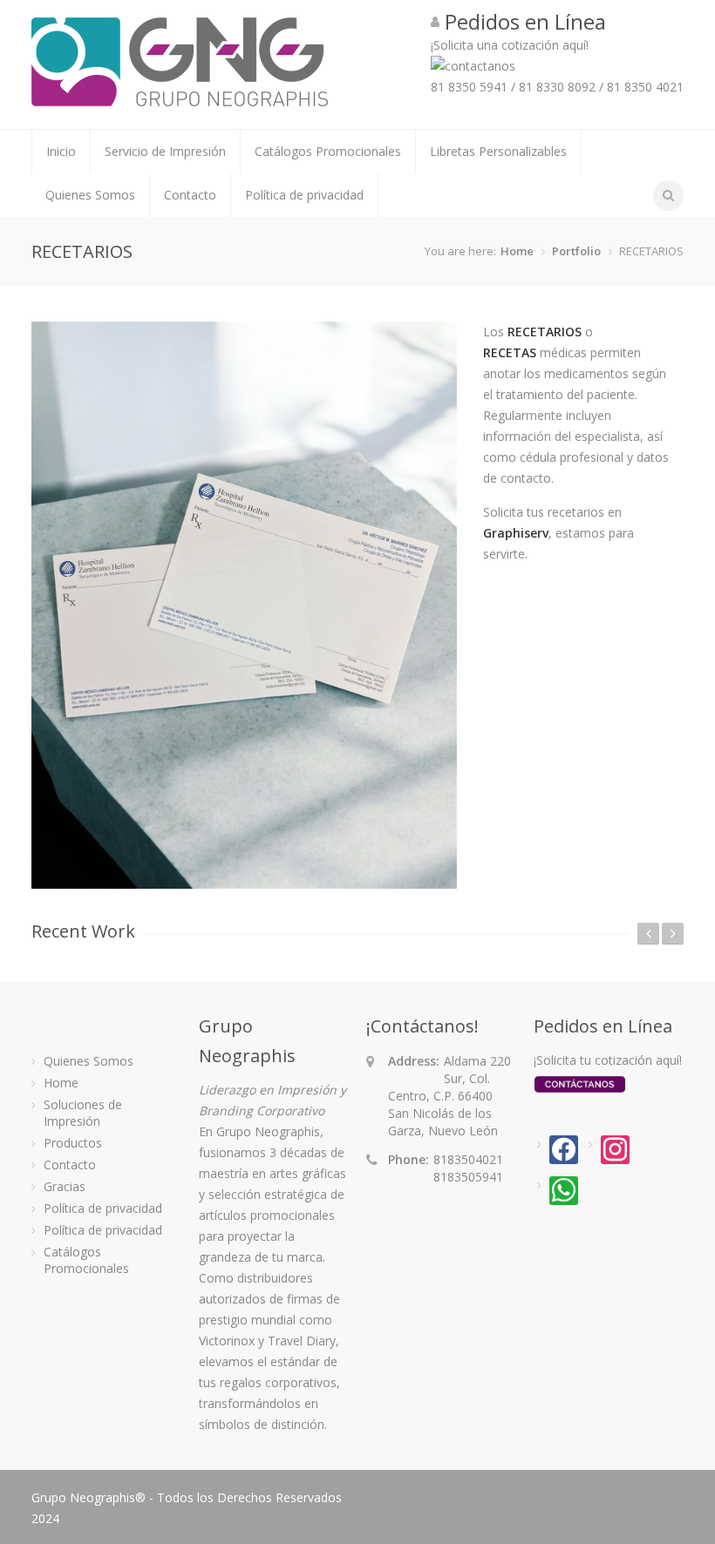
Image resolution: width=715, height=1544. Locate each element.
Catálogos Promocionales (328, 151)
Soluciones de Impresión (83, 1112)
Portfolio (576, 251)
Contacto (190, 194)
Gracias (64, 1186)
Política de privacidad (304, 194)
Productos (73, 1142)
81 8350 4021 (645, 86)
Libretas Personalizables (498, 151)
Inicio (61, 151)
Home (517, 251)
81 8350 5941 (469, 86)
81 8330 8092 (557, 86)
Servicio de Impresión (165, 151)
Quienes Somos (90, 194)
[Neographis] (179, 98)
